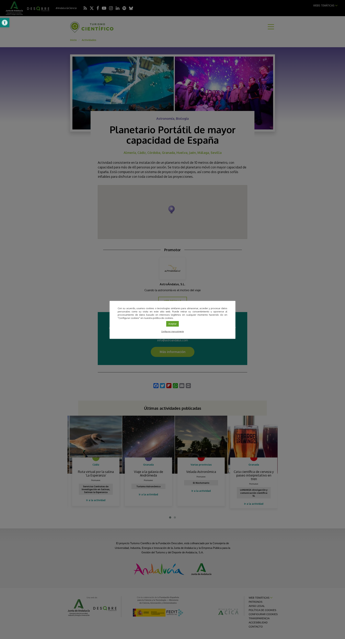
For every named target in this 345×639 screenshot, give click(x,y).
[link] (4, 22)
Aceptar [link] (172, 323)
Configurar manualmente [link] (172, 331)
